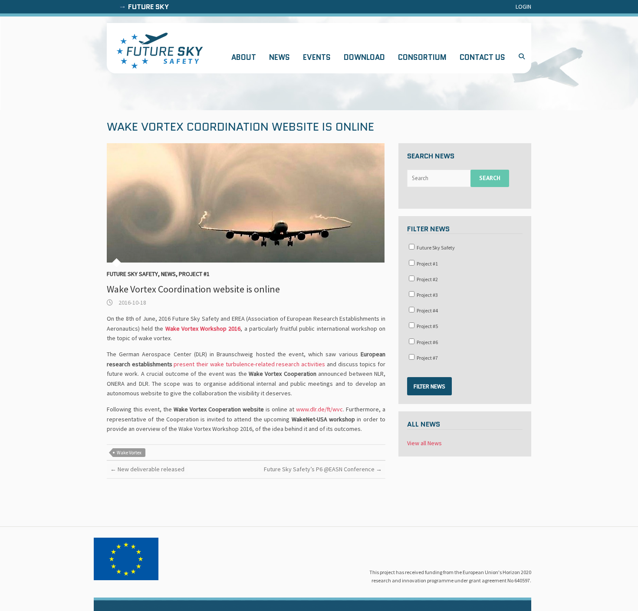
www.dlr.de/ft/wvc (319, 409)
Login (523, 6)
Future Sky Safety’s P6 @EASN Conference (323, 469)
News (279, 57)
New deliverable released (147, 469)
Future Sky (148, 7)
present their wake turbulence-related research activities (249, 364)
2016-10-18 (131, 302)
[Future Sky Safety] (159, 51)
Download (364, 57)
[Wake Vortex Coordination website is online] (246, 203)
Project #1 (194, 274)
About (243, 57)
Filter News (429, 386)
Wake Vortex (129, 453)
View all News (424, 443)
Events (317, 57)
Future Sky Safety (132, 274)
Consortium (422, 57)
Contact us (482, 57)
